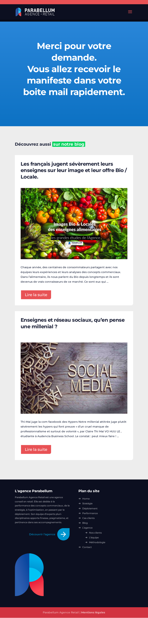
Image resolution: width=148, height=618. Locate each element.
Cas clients (88, 518)
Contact (87, 547)
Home (86, 498)
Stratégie (87, 503)
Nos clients (95, 532)
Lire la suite (36, 294)
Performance (90, 513)
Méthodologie (97, 542)
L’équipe (94, 537)
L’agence (87, 527)
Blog (85, 522)
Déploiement (90, 508)
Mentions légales (93, 612)
